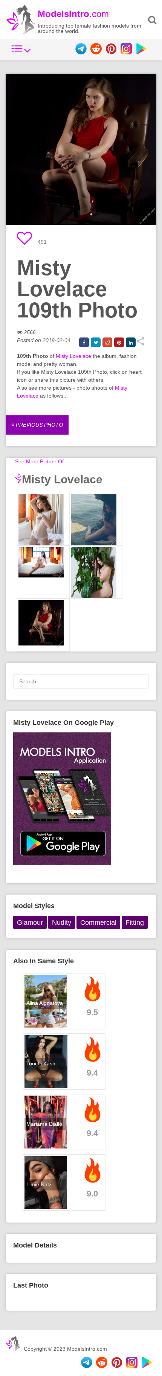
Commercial (98, 922)
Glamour (30, 922)
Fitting (134, 922)
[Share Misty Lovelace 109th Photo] (140, 344)
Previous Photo (38, 425)
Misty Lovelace (73, 356)
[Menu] (21, 53)
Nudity (61, 922)
